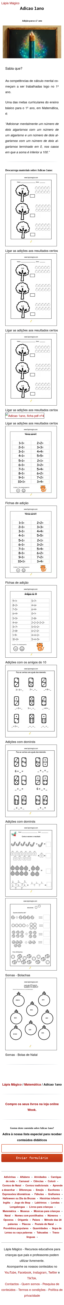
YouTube (10, 1272)
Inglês (6, 1202)
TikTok (31, 1278)
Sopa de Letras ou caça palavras (33, 1230)
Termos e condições (32, 1289)
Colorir (52, 1181)
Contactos (12, 1284)
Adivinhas (10, 1177)
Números (53, 1215)
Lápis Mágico (10, 3)
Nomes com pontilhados (29, 1215)
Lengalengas (17, 1206)
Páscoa (26, 1224)
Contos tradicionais (36, 1185)
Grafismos (54, 1194)
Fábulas (39, 1194)
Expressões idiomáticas (16, 1194)
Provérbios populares (16, 1228)
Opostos (8, 1219)
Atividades (40, 1177)
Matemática (33, 1084)
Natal (8, 1215)
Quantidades (40, 1228)
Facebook (24, 1272)
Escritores (54, 1189)
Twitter (52, 1272)
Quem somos (31, 1284)
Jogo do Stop (22, 1202)
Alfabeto (25, 1177)
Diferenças (25, 1189)
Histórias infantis (50, 1198)
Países (36, 1219)
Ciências (38, 1181)
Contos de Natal (11, 1185)
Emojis (40, 1189)
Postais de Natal (44, 1224)
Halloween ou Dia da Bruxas (19, 1198)
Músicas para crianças (47, 1211)
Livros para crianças (41, 1206)
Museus (25, 1211)
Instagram (40, 1272)
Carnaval (24, 1181)
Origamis (23, 1219)
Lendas (55, 1202)
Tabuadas (42, 1232)
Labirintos (41, 1202)
